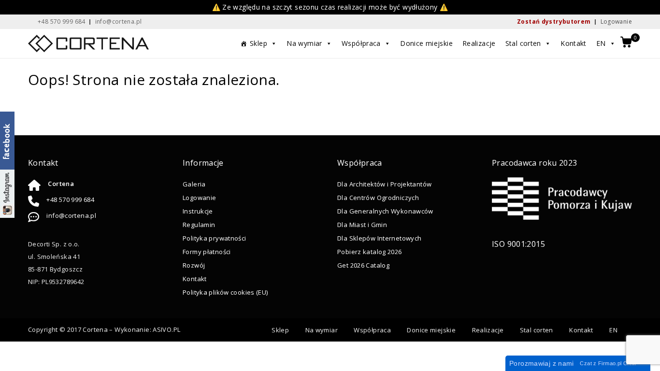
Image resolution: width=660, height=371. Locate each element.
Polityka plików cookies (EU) (225, 292)
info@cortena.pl (71, 215)
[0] (626, 43)
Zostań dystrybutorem (554, 21)
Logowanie (616, 21)
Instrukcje (198, 211)
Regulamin (199, 224)
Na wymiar (304, 43)
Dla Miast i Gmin (362, 224)
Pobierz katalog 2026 (369, 251)
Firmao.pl (609, 363)
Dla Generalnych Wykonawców (385, 211)
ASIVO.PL (166, 329)
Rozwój (194, 265)
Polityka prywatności (214, 238)
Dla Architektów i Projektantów (384, 184)
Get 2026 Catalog (363, 265)
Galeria (194, 184)
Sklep (258, 43)
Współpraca (361, 43)
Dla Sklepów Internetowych (379, 238)
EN (601, 43)
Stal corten (523, 43)
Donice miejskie (426, 43)
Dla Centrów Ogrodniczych (378, 197)
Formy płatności (207, 251)
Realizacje (479, 43)
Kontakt (573, 43)
